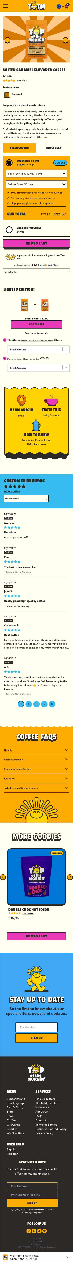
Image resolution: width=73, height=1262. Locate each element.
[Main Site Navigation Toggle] (5, 5)
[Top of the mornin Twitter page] (44, 1231)
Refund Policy (37, 1244)
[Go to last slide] (7, 40)
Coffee (11, 1120)
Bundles (12, 1129)
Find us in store (45, 1099)
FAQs (38, 1116)
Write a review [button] (12, 491)
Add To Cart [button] (36, 243)
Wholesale (42, 1107)
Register (12, 1154)
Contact (40, 1120)
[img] (36, 527)
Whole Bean (53, 148)
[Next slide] (66, 40)
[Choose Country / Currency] (60, 6)
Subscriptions (16, 1099)
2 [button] (29, 704)
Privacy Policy (44, 1133)
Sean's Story (15, 1107)
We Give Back (15, 1133)
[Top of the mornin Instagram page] (28, 1231)
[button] (36, 265)
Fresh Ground (19, 148)
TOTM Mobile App (47, 1103)
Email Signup (15, 1103)
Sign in (11, 1149)
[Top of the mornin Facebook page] (34, 1231)
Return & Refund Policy (50, 1129)
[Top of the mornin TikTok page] (39, 1231)
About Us (41, 1111)
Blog (10, 1111)
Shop (10, 1116)
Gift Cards (13, 1124)
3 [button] (36, 704)
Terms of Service (46, 1124)
